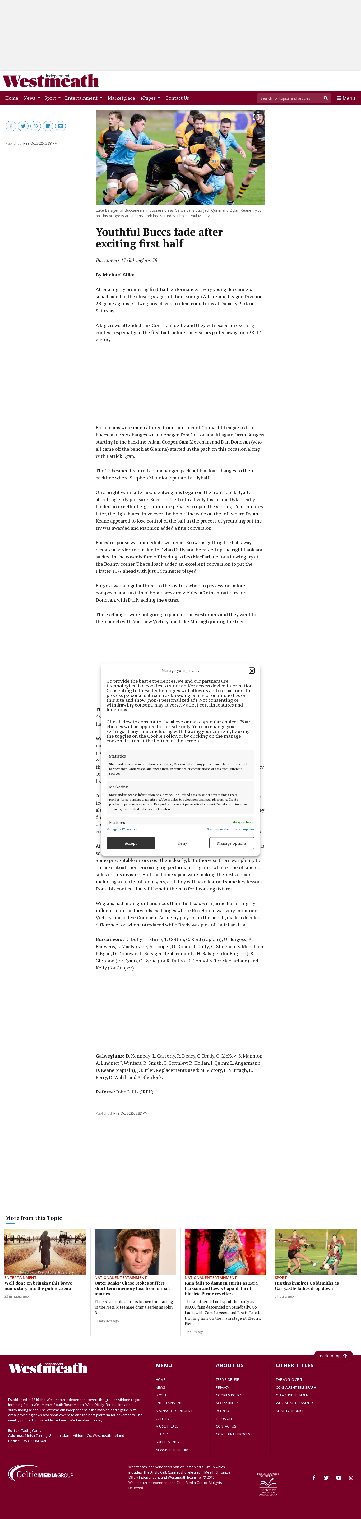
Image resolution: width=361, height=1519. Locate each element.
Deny (182, 843)
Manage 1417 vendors (122, 829)
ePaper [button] (148, 98)
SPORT (161, 1395)
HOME (160, 1379)
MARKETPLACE (167, 1426)
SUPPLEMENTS (167, 1441)
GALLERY (162, 1418)
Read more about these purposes (230, 829)
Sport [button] (50, 98)
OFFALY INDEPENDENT (293, 1395)
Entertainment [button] (82, 98)
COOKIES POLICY (229, 1395)
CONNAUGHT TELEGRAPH (296, 1387)
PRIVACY (222, 1387)
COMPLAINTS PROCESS (234, 1434)
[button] (251, 670)
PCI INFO (222, 1410)
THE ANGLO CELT (289, 1379)
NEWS (160, 1387)
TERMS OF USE (227, 1379)
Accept (131, 843)
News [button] (30, 98)
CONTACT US (226, 1426)
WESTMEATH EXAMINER (294, 1403)
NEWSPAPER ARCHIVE (173, 1449)
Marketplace (122, 97)
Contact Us (178, 97)
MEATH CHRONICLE (291, 1410)
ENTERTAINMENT (169, 1403)
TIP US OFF (224, 1418)
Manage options (232, 843)
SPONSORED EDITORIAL (174, 1410)
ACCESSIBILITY (227, 1403)
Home (12, 97)
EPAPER (162, 1434)
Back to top (330, 1355)
